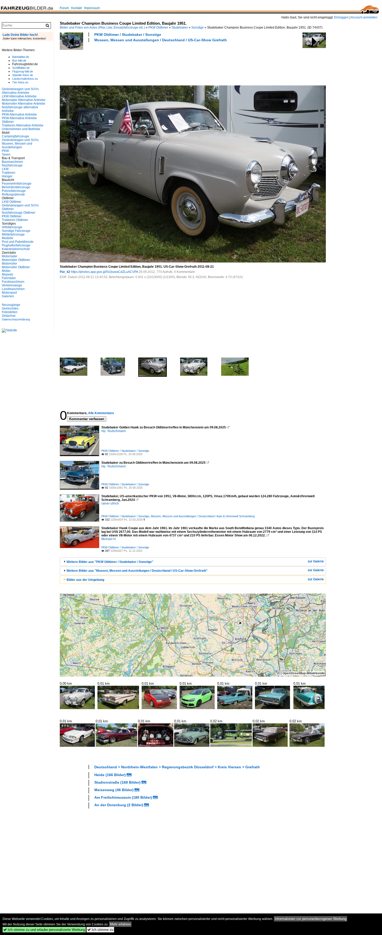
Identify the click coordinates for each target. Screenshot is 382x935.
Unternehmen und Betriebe (21, 129)
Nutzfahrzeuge (12, 165)
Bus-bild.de (19, 60)
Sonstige (197, 27)
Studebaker (180, 27)
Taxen (6, 154)
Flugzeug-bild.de (22, 71)
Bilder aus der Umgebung (85, 580)
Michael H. (108, 539)
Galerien (8, 296)
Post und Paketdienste (18, 242)
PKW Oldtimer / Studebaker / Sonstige (127, 34)
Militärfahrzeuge (13, 234)
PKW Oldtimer (158, 27)
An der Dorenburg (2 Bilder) (118, 805)
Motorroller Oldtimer (16, 267)
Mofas (6, 271)
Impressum (92, 8)
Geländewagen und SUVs (20, 140)
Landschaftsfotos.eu (25, 78)
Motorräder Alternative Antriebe (23, 100)
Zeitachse (9, 316)
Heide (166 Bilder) (110, 775)
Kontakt (76, 8)
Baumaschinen (12, 162)
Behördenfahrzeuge (16, 187)
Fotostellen (9, 312)
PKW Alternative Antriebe (19, 114)
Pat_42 (65, 272)
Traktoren (8, 172)
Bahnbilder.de (20, 56)
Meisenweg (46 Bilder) (114, 790)
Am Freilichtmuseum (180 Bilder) (123, 797)
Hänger (7, 176)
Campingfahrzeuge (15, 136)
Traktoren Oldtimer (15, 220)
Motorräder (9, 256)
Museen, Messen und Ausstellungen (17, 145)
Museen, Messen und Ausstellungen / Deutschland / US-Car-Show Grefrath (160, 40)
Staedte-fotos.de (22, 75)
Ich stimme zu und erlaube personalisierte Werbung (44, 930)
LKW (5, 169)
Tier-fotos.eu (20, 82)
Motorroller (9, 263)
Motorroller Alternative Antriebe (23, 103)
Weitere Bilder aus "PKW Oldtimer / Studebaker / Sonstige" (110, 562)
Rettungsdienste (13, 194)
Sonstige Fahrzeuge (16, 231)
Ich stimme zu (100, 930)
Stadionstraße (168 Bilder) (117, 782)
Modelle (7, 238)
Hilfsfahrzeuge (12, 227)
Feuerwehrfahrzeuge (16, 183)
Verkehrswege (12, 285)
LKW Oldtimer (11, 202)
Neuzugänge (11, 305)
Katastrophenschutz (16, 249)
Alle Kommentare (101, 413)
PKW (5, 151)
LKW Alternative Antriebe (19, 96)
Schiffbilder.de (21, 67)
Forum (64, 8)
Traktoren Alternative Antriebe (22, 125)
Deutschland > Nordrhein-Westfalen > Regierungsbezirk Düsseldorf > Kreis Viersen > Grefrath (177, 767)
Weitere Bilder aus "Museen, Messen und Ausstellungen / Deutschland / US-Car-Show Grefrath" (137, 571)
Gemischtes (10, 308)
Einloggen (341, 17)
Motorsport (9, 292)
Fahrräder (9, 278)
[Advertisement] (154, 63)
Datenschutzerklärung (16, 319)
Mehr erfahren (120, 924)
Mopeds (7, 274)
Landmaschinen (13, 289)
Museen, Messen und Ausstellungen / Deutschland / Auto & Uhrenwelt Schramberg (203, 516)
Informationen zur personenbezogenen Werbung (310, 919)
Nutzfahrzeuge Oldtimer (18, 212)
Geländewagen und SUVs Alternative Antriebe (20, 91)
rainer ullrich (110, 503)
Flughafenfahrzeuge (16, 245)
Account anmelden (364, 17)
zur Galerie (316, 561)
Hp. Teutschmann (113, 431)
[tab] (193, 561)
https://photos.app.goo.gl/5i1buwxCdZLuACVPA (104, 272)
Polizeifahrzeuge (14, 191)
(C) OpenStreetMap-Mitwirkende (301, 673)
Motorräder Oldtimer (16, 260)
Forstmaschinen (13, 282)
